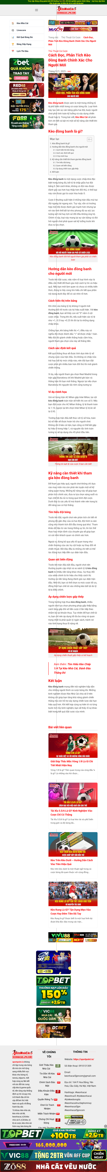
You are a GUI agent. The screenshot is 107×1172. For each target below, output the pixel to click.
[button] (36, 10)
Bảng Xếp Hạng (24, 44)
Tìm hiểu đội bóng (63, 162)
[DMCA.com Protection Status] (74, 1116)
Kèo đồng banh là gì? (61, 143)
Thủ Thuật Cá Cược (71, 37)
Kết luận (55, 172)
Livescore (21, 30)
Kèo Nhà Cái (22, 23)
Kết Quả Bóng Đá (25, 37)
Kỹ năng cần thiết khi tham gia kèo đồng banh (71, 159)
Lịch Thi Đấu (22, 51)
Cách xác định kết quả (65, 153)
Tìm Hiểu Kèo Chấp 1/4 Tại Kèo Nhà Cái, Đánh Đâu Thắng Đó (72, 668)
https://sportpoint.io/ (83, 1059)
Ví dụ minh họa (62, 156)
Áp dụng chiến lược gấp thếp (67, 169)
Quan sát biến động (64, 166)
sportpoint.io (18, 1062)
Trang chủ (53, 37)
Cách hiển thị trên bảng (65, 150)
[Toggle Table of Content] (88, 139)
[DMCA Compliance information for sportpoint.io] (75, 1121)
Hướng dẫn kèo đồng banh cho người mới (70, 147)
